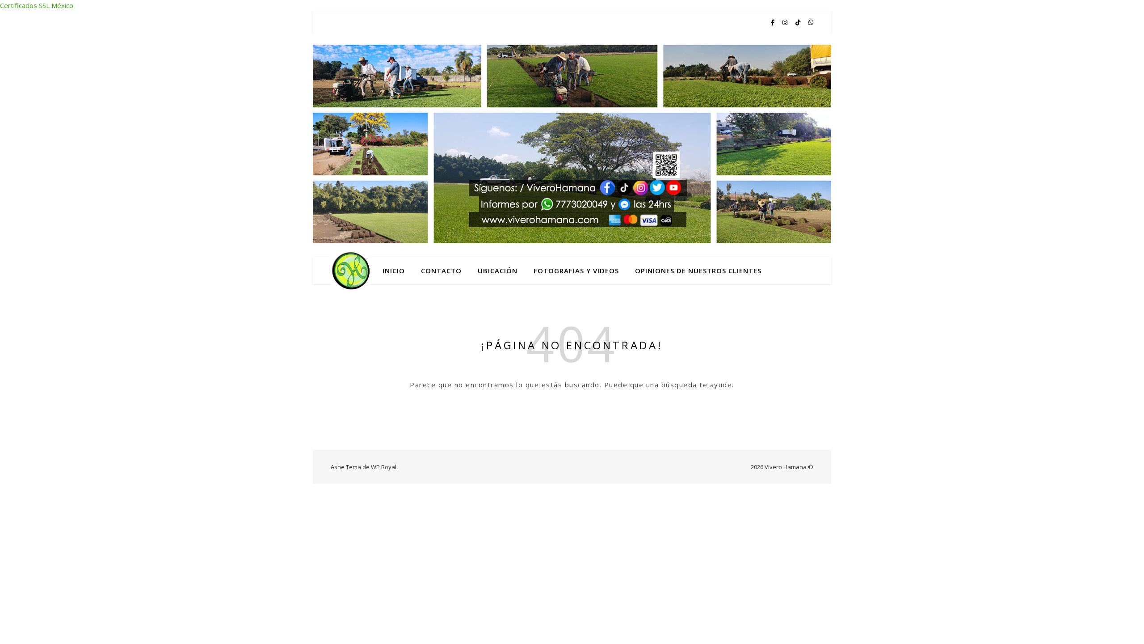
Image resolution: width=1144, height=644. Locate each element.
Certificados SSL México (36, 5)
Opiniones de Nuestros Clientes (698, 270)
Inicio (394, 270)
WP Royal (383, 467)
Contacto (441, 270)
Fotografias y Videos (576, 270)
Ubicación (497, 270)
